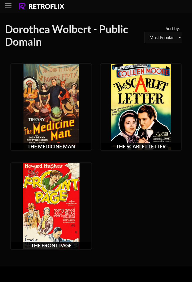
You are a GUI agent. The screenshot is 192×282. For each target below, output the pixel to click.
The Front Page (51, 245)
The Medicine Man (51, 146)
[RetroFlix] (41, 7)
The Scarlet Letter (141, 146)
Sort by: (173, 28)
